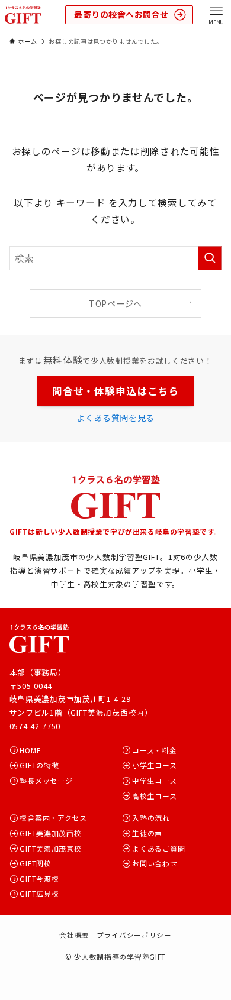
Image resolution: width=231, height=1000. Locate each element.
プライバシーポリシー (134, 935)
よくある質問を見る (115, 417)
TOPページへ (115, 303)
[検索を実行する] (210, 258)
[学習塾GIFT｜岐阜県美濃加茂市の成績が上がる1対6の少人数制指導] (23, 15)
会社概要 (74, 935)
